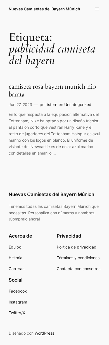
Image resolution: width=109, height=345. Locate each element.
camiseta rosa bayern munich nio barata (52, 90)
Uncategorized (77, 104)
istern (52, 104)
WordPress (44, 333)
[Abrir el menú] (97, 9)
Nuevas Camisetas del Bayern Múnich (44, 8)
